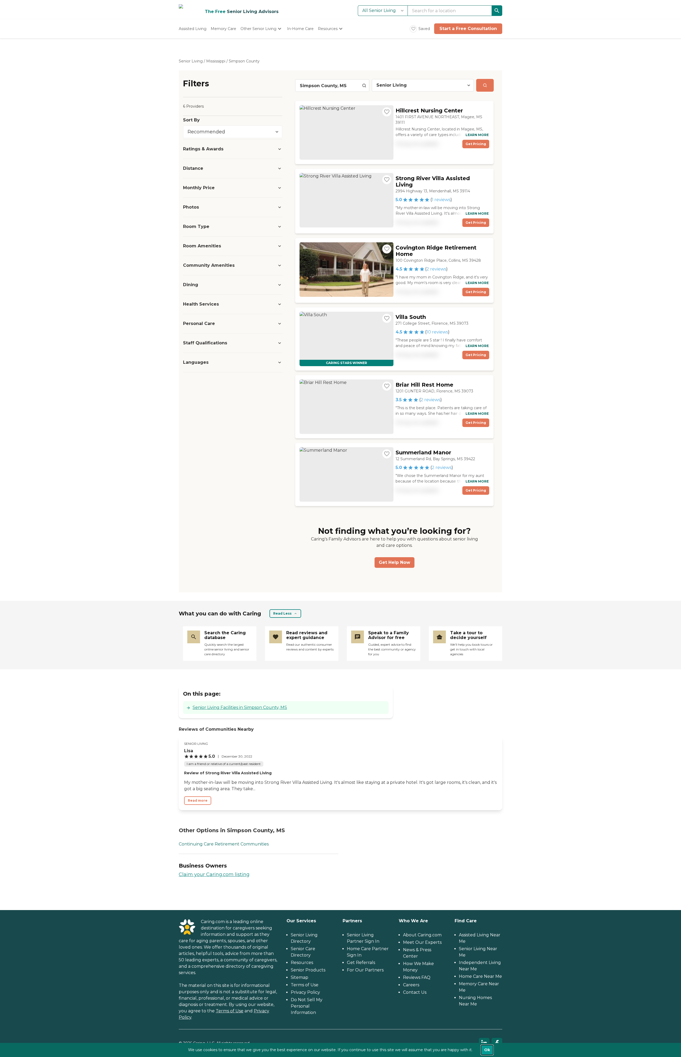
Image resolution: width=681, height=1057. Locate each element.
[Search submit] (485, 85)
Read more (197, 800)
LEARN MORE (477, 135)
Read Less (282, 613)
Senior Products (308, 970)
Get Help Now (394, 562)
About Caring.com (422, 934)
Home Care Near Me (480, 976)
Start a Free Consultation (468, 28)
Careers (411, 984)
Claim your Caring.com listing (214, 874)
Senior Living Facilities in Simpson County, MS (240, 707)
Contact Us (414, 992)
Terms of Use (229, 1010)
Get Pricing (476, 144)
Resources (302, 962)
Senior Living (191, 61)
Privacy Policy (305, 992)
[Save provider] (386, 111)
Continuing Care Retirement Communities (224, 844)
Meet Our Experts (422, 942)
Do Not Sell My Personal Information (306, 1006)
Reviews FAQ (416, 977)
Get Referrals (361, 962)
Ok (487, 1049)
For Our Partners (365, 970)
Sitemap (299, 977)
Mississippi (215, 61)
